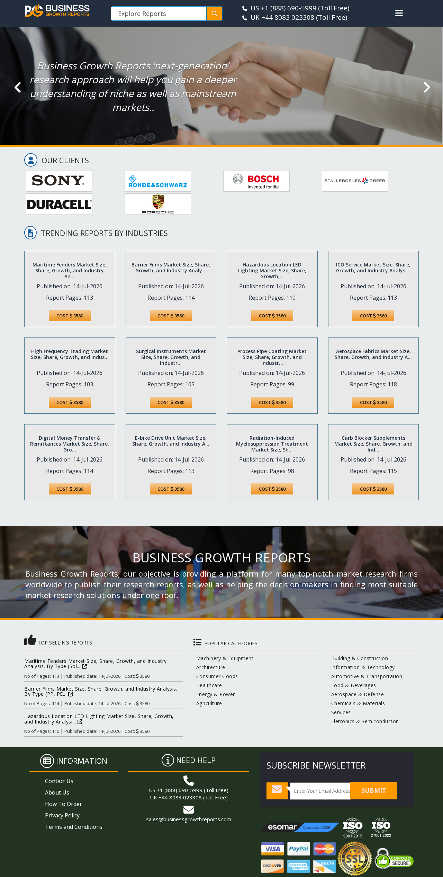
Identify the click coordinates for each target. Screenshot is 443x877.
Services (339, 712)
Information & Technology (361, 667)
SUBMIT (373, 790)
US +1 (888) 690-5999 (283, 7)
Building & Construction (358, 658)
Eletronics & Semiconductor (363, 721)
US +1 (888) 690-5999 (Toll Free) (188, 790)
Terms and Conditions (73, 827)
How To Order (63, 804)
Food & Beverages (352, 685)
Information (81, 760)
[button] (399, 13)
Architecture (209, 667)
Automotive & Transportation (365, 676)
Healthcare (207, 685)
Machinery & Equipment (223, 658)
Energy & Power (214, 694)
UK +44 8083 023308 (282, 17)
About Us (57, 792)
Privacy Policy (62, 815)
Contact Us (59, 781)
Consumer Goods (215, 676)
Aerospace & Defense (356, 694)
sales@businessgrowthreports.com (188, 819)
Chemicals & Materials (356, 703)
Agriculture (207, 703)
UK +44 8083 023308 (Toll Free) (189, 797)
